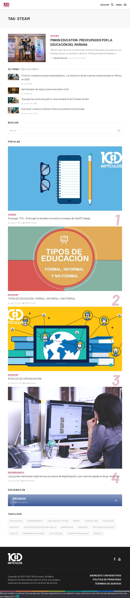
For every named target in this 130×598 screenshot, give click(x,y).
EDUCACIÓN (108, 521)
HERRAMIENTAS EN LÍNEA (33, 533)
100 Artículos (60, 58)
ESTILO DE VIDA (56, 533)
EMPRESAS (83, 527)
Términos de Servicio (108, 583)
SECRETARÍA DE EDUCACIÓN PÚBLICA (40, 527)
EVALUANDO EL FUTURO (58, 521)
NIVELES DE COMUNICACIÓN (25, 378)
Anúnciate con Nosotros (105, 575)
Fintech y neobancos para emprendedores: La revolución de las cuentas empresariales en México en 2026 (71, 77)
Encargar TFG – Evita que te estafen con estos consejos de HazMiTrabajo (49, 218)
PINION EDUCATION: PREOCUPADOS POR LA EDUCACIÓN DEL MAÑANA (81, 42)
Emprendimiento (16, 472)
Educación (13, 295)
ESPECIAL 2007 (91, 521)
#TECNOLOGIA (16, 521)
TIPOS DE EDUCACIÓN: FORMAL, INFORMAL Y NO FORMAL (42, 298)
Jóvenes (12, 214)
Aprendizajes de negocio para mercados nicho (45, 89)
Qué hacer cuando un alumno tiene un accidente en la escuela (52, 108)
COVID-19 (14, 533)
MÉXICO (76, 521)
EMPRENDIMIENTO (34, 521)
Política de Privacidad (107, 579)
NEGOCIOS (14, 527)
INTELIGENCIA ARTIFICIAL (104, 527)
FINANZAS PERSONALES (78, 533)
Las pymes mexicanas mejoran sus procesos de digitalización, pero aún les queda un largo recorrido (64, 476)
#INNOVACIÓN (67, 527)
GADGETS (98, 533)
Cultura (54, 36)
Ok (17, 596)
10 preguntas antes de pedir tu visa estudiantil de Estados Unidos (55, 99)
